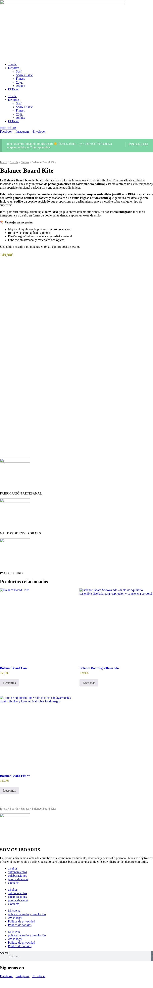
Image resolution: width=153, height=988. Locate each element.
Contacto (13, 882)
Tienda (12, 64)
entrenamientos (17, 872)
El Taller (13, 89)
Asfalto (20, 85)
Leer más (9, 682)
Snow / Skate (24, 75)
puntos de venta (18, 879)
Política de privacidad (21, 921)
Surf (18, 71)
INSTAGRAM (138, 144)
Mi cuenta (14, 910)
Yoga (19, 82)
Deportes (13, 68)
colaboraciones (17, 875)
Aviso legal (15, 917)
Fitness (20, 78)
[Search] (152, 956)
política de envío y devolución (27, 914)
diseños (12, 868)
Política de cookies (19, 925)
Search (4, 953)
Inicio (3, 162)
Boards (14, 162)
